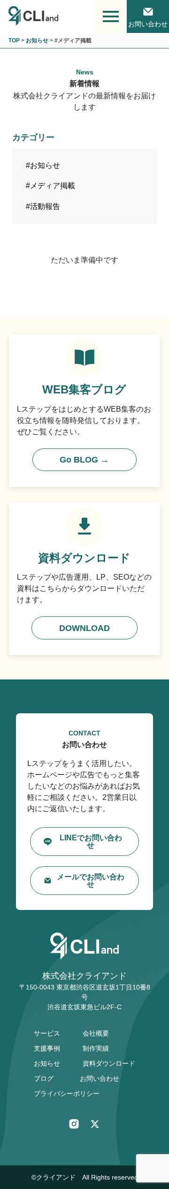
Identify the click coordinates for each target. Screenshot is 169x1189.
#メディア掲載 (50, 186)
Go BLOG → (84, 459)
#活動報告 (43, 206)
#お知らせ (43, 165)
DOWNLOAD (84, 628)
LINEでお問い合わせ (91, 841)
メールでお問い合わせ (90, 880)
